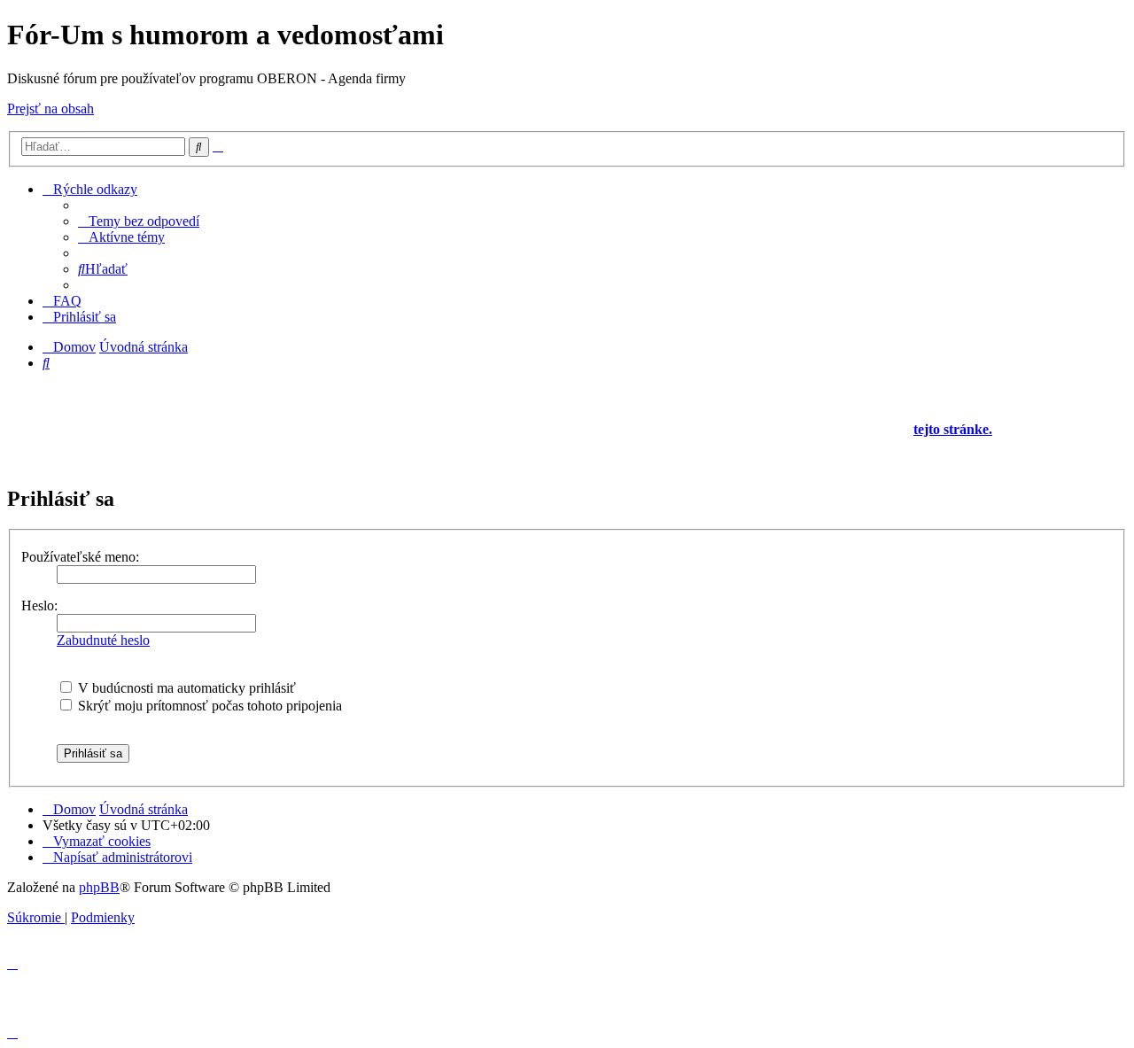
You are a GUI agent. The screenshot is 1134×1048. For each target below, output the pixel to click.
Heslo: (39, 605)
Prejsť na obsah (50, 108)
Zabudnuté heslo (103, 640)
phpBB (99, 887)
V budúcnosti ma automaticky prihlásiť (185, 687)
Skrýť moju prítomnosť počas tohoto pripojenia (208, 705)
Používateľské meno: (80, 556)
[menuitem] (138, 221)
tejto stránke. (952, 429)
